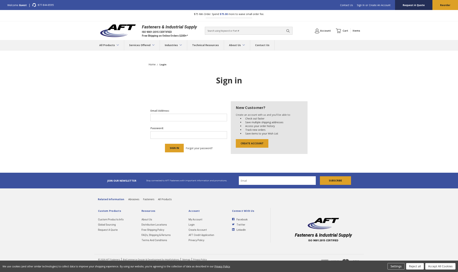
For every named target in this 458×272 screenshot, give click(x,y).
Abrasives (133, 199)
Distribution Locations (154, 224)
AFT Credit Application (201, 235)
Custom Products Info (111, 219)
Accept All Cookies (440, 266)
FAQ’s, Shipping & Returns (156, 235)
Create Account (252, 143)
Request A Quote (414, 5)
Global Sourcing (107, 224)
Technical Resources (205, 45)
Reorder (445, 5)
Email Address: (159, 110)
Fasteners (148, 199)
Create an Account (380, 5)
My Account (195, 219)
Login (192, 224)
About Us (235, 45)
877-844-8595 (46, 5)
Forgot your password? (199, 148)
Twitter (241, 224)
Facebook (242, 219)
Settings (396, 266)
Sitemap (186, 259)
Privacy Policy (196, 240)
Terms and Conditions (154, 240)
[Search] (288, 30)
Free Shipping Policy (153, 229)
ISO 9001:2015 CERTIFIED (157, 32)
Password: (157, 128)
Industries (172, 45)
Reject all (415, 266)
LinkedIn (241, 229)
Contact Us (346, 5)
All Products (107, 45)
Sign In (361, 5)
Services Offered (140, 45)
